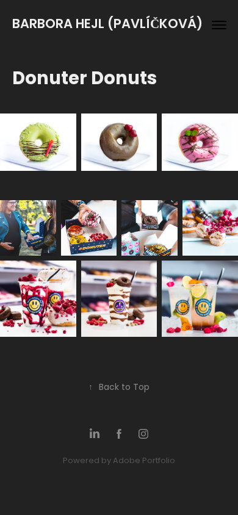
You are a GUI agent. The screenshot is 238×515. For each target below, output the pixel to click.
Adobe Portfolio (144, 461)
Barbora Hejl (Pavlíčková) (109, 24)
